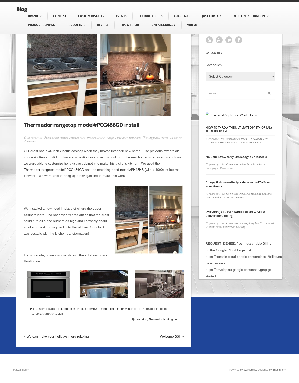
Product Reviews (41, 25)
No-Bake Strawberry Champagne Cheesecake (236, 157)
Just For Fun (212, 16)
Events (121, 16)
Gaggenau (182, 16)
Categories (214, 65)
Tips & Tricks (130, 25)
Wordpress (250, 369)
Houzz (253, 115)
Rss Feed (209, 40)
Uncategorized (163, 25)
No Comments (237, 140)
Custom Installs (91, 16)
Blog (21, 8)
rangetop (141, 319)
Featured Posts (150, 16)
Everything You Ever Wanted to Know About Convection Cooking (235, 214)
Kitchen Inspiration (249, 16)
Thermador (121, 138)
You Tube (219, 40)
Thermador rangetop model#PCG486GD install (81, 125)
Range (110, 138)
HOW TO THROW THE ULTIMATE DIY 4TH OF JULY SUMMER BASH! (239, 129)
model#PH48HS (132, 170)
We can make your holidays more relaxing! (58, 336)
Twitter (229, 40)
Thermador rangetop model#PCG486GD (54, 170)
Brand (33, 16)
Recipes (103, 25)
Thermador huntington (163, 319)
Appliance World (159, 138)
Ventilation (135, 138)
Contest (59, 16)
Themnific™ (279, 369)
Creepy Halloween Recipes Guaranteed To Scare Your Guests (238, 184)
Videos (192, 25)
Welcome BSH (170, 336)
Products (74, 25)
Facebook (238, 40)
